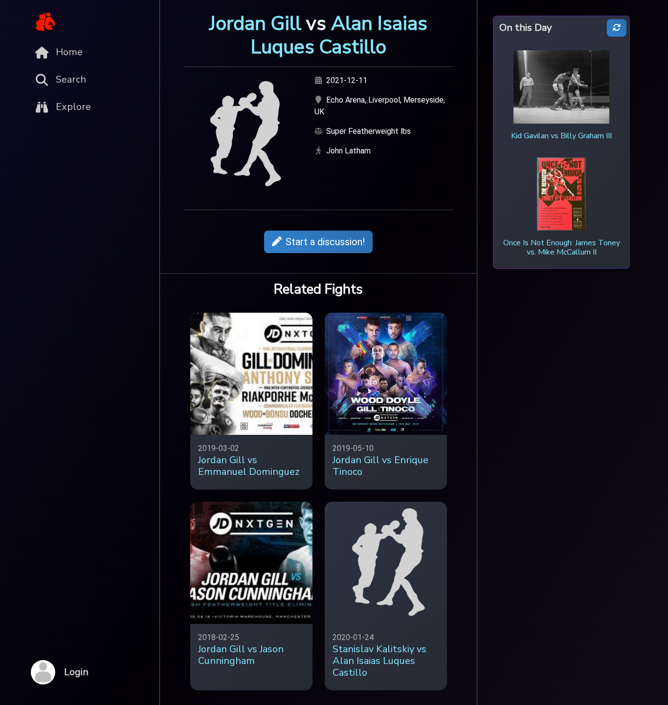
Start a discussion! (325, 242)
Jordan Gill (255, 23)
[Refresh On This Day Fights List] (616, 28)
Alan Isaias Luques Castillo (339, 35)
